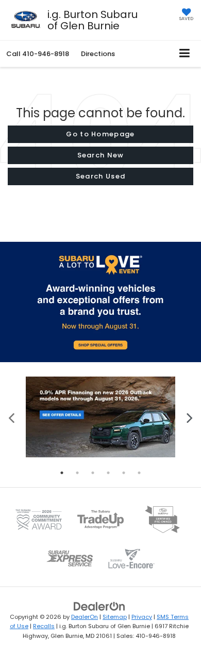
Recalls (44, 626)
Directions (98, 54)
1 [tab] (62, 473)
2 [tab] (77, 473)
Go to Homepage (100, 134)
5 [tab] (124, 473)
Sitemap (115, 617)
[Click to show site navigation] (185, 54)
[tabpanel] (100, 417)
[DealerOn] (99, 606)
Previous (12, 417)
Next (189, 417)
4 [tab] (108, 473)
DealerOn (84, 617)
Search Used (100, 176)
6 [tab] (139, 473)
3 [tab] (93, 473)
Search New (100, 155)
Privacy (141, 617)
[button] (37, 53)
